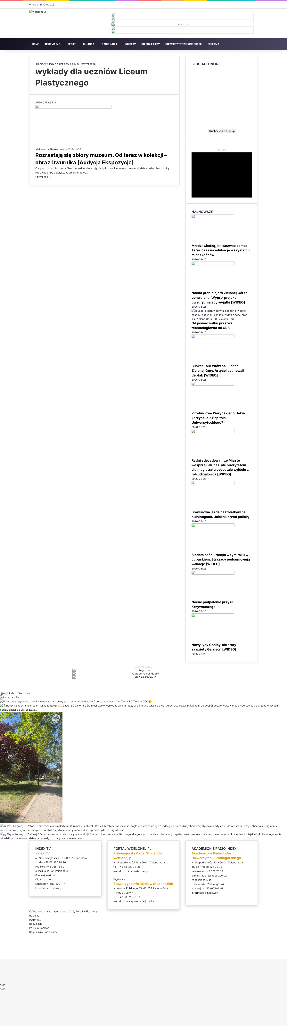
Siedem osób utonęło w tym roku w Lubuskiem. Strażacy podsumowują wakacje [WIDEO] (221, 559)
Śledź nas (24, 693)
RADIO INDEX (109, 44)
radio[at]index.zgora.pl (214, 875)
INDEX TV (130, 44)
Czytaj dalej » (43, 176)
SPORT (72, 44)
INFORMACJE (52, 44)
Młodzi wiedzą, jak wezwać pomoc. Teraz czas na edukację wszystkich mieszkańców (221, 250)
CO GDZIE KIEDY (150, 44)
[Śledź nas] (0, 693)
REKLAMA (213, 44)
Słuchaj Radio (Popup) (222, 131)
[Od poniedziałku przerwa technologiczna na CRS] (222, 318)
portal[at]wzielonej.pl (135, 871)
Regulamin (35, 923)
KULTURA (88, 44)
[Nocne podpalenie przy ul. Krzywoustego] (213, 573)
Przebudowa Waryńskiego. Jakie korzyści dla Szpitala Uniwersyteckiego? (218, 417)
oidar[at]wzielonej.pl (56, 870)
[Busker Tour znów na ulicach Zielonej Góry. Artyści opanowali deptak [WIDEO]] (213, 337)
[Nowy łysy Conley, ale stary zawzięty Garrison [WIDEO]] (213, 616)
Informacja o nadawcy (48, 888)
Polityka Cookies (39, 927)
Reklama (34, 915)
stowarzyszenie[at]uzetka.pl (139, 901)
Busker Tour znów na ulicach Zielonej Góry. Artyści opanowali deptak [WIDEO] (218, 370)
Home (39, 63)
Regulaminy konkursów (43, 931)
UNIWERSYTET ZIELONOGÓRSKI (183, 44)
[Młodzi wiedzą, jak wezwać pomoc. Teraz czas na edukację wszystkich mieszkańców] (213, 217)
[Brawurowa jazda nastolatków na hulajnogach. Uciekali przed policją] (213, 483)
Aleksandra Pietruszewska (51, 149)
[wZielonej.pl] (38, 12)
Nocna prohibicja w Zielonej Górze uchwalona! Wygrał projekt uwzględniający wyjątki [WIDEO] (219, 297)
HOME (35, 44)
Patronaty (35, 919)
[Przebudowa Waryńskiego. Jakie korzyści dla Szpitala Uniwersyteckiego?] (213, 384)
